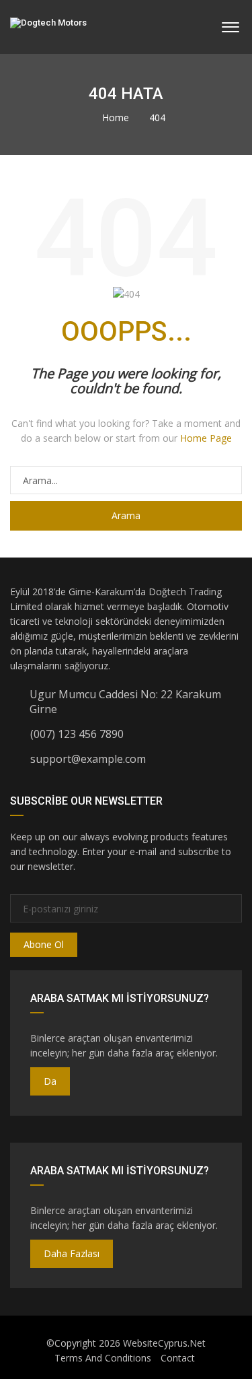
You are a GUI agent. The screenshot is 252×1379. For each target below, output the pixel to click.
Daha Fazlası (71, 1253)
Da (50, 1081)
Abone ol (44, 944)
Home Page (206, 438)
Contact (178, 1357)
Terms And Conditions (102, 1357)
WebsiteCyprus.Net (164, 1343)
